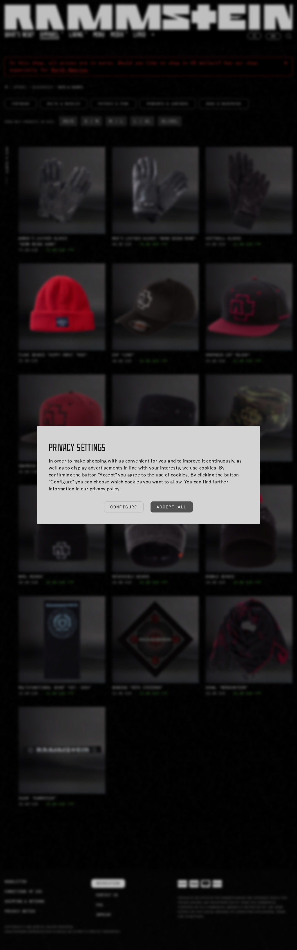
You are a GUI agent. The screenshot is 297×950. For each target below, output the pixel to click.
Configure (123, 507)
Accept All (172, 507)
